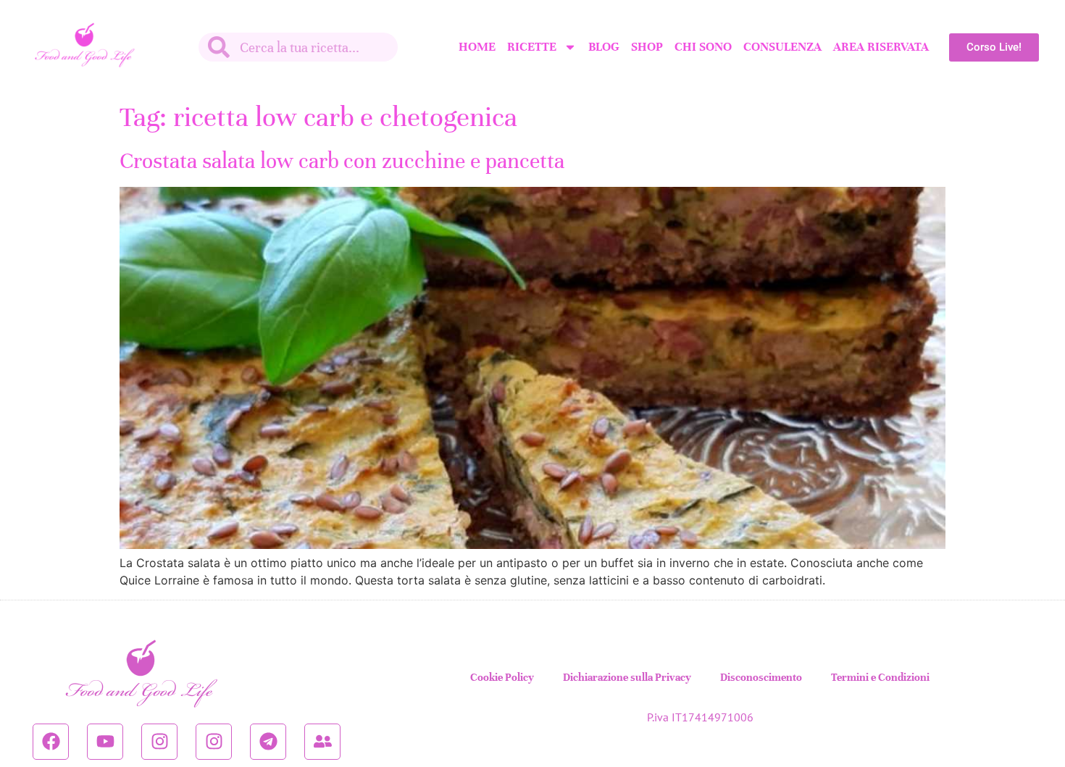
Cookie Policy (502, 677)
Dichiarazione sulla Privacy (627, 677)
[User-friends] (322, 742)
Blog (603, 46)
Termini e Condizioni (880, 677)
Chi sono (703, 46)
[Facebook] (51, 742)
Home (477, 46)
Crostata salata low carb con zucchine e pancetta (342, 161)
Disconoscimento (761, 677)
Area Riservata (881, 46)
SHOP (647, 46)
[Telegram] (268, 742)
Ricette (531, 46)
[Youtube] (105, 742)
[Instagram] (159, 742)
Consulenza (782, 46)
